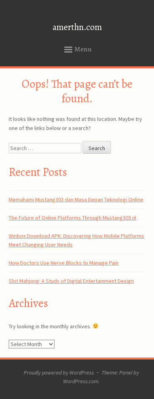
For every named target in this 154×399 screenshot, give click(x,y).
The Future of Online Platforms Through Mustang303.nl (72, 217)
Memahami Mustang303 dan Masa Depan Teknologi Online (76, 199)
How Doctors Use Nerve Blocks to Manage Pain (63, 262)
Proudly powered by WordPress (59, 372)
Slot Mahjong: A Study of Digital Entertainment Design (71, 280)
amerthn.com (77, 27)
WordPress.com (80, 381)
